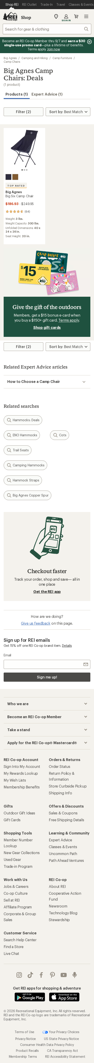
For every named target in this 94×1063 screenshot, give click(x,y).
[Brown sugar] (15, 177)
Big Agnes (10, 58)
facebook (41, 975)
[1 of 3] (22, 170)
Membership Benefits (22, 787)
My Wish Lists (15, 780)
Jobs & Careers (16, 886)
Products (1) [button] (16, 94)
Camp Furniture (62, 58)
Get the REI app (47, 591)
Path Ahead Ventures (66, 860)
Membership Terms (23, 1056)
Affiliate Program (18, 907)
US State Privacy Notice (61, 1038)
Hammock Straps (26, 480)
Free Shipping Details (66, 820)
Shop (26, 17)
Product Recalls (27, 1050)
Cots (62, 435)
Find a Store (14, 946)
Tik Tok (30, 975)
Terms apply (68, 320)
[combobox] (47, 29)
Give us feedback (35, 623)
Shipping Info (60, 793)
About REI (57, 886)
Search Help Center (20, 940)
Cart (76, 16)
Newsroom (58, 906)
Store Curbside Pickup (68, 786)
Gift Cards (12, 820)
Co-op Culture (16, 893)
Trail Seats (21, 450)
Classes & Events (63, 847)
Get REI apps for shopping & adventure (47, 988)
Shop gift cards (47, 327)
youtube (64, 975)
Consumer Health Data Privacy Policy (47, 1044)
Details (67, 645)
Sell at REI (12, 900)
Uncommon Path (63, 853)
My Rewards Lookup (21, 773)
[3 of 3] (27, 170)
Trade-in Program (18, 866)
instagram (19, 975)
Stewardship (59, 919)
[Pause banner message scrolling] (89, 41)
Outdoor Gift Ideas (19, 813)
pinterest (52, 975)
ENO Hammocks (25, 435)
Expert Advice (60, 840)
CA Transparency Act (62, 1050)
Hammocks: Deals (26, 420)
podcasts (74, 975)
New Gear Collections (22, 852)
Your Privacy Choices (63, 1032)
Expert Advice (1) (47, 94)
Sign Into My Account (22, 766)
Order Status (59, 766)
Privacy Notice (25, 1038)
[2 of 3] (24, 170)
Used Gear (12, 859)
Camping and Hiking (34, 58)
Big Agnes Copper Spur (31, 495)
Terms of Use (24, 1032)
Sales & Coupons (63, 813)
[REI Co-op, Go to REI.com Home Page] (10, 16)
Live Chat (11, 953)
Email (7, 655)
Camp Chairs (12, 61)
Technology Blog (63, 913)
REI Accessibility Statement (65, 1056)
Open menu (86, 16)
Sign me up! (47, 677)
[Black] (8, 177)
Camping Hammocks (28, 465)
